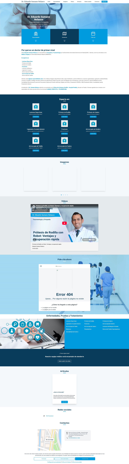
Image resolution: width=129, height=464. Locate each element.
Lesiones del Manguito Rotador (111, 326)
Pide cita (104, 1)
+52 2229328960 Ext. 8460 (74, 437)
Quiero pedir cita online (64, 361)
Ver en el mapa (49, 439)
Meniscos (68, 329)
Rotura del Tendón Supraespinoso (111, 329)
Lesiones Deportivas (27, 61)
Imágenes (65, 1)
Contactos (97, 1)
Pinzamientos (87, 329)
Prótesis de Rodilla (89, 321)
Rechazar (44, 458)
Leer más (36, 116)
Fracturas (24, 66)
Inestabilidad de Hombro (72, 331)
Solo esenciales (64, 458)
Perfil (49, 1)
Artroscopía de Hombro (109, 323)
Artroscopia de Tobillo (71, 326)
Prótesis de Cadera (107, 321)
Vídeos (72, 1)
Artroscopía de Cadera (90, 326)
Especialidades (56, 1)
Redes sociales (88, 1)
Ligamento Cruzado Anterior (73, 323)
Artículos (79, 1)
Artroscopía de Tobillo (28, 73)
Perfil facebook (49, 416)
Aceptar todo (85, 458)
